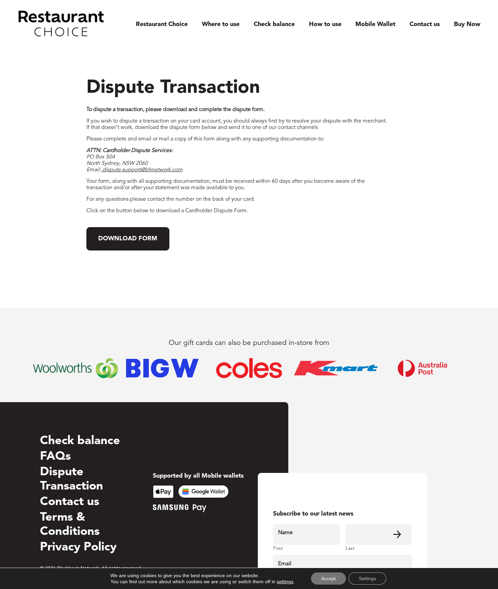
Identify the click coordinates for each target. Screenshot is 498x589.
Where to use (221, 24)
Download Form (127, 239)
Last (350, 548)
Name (285, 533)
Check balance (274, 24)
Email (284, 564)
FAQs (55, 457)
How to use (325, 24)
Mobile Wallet (375, 24)
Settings (367, 578)
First (278, 548)
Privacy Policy (78, 547)
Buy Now (467, 24)
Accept (328, 578)
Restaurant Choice (162, 24)
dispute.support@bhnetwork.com (142, 170)
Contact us (425, 24)
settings (285, 581)
